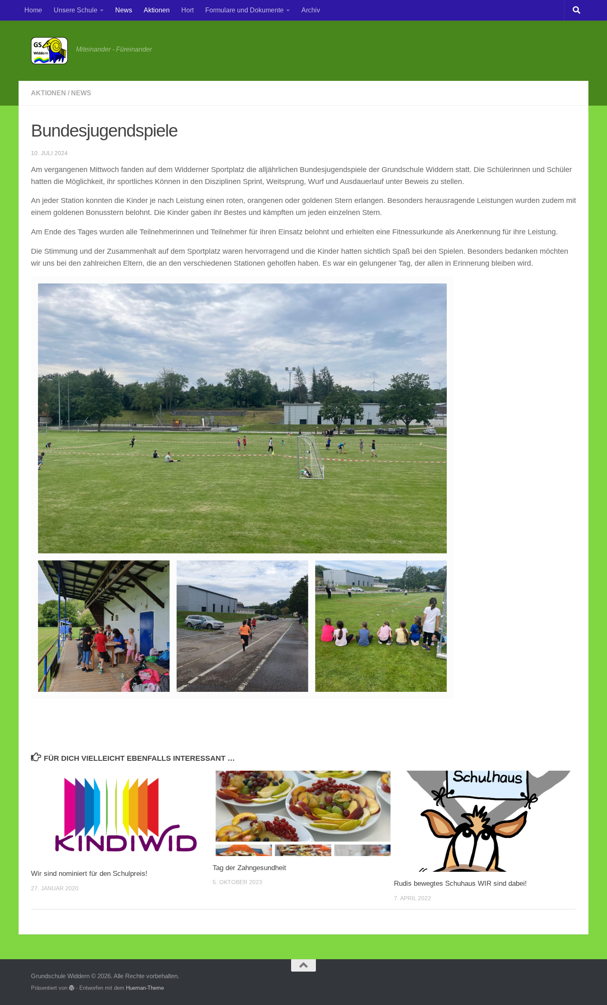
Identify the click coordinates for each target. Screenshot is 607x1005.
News (123, 10)
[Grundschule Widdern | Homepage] (49, 50)
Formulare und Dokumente (244, 10)
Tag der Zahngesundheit (249, 868)
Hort (187, 10)
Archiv (310, 10)
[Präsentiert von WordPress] (71, 988)
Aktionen (157, 10)
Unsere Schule (75, 10)
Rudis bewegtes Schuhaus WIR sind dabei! (460, 883)
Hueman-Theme (145, 988)
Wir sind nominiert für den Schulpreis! (89, 874)
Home (33, 10)
